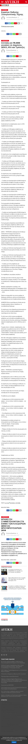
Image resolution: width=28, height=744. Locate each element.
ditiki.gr (9, 729)
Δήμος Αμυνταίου (10, 735)
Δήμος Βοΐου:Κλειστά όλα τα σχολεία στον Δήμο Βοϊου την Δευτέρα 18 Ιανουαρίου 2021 (16, 579)
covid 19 (2, 730)
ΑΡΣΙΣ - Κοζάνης (16, 730)
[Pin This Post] (15, 23)
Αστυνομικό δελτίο (16, 732)
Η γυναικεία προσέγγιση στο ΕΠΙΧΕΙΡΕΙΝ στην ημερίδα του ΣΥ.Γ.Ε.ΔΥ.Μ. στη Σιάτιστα (15, 571)
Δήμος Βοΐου (13, 559)
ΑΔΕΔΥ (11, 614)
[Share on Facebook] (6, 23)
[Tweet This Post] (9, 23)
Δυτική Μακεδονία (13, 17)
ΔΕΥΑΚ (15, 733)
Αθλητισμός (4, 732)
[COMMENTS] (21, 23)
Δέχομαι (14, 742)
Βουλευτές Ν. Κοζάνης (7, 733)
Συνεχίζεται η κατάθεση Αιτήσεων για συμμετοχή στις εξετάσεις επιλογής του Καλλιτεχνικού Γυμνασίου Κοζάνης (17, 587)
